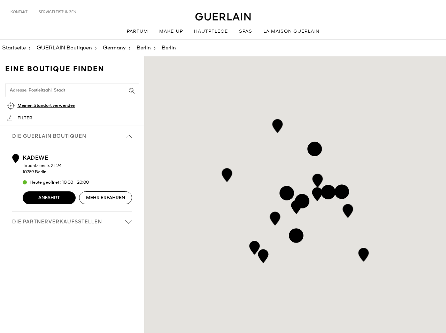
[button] (348, 210)
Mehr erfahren (105, 198)
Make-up (171, 31)
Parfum (137, 31)
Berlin (144, 48)
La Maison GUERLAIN (291, 31)
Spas (245, 31)
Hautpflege (211, 31)
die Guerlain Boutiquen (49, 136)
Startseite (14, 48)
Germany (114, 48)
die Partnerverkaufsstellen (57, 222)
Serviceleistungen (57, 12)
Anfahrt (49, 198)
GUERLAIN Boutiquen (64, 48)
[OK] (132, 91)
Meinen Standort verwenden (46, 105)
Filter (24, 118)
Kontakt (19, 12)
